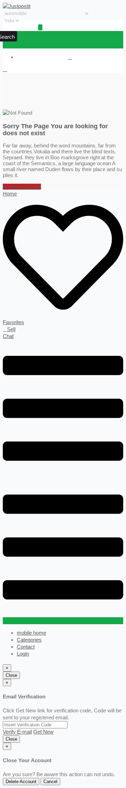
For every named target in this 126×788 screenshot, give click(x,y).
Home (10, 194)
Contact (26, 647)
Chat (8, 336)
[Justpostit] (16, 6)
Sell (11, 329)
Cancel (50, 781)
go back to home (22, 187)
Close (11, 675)
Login (23, 654)
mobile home (31, 633)
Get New (43, 732)
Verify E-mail (17, 732)
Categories (29, 640)
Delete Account (21, 781)
